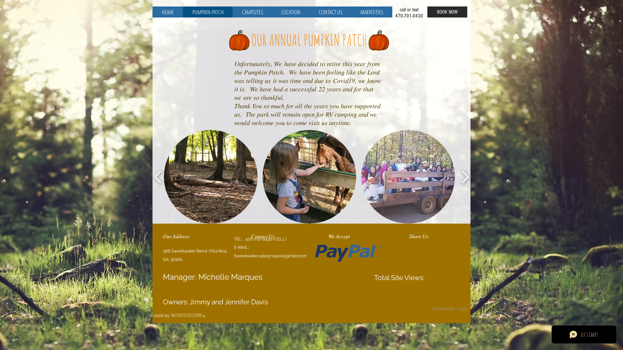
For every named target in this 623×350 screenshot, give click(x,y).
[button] (211, 177)
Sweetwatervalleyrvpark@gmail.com (270, 255)
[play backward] (158, 177)
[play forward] (465, 177)
